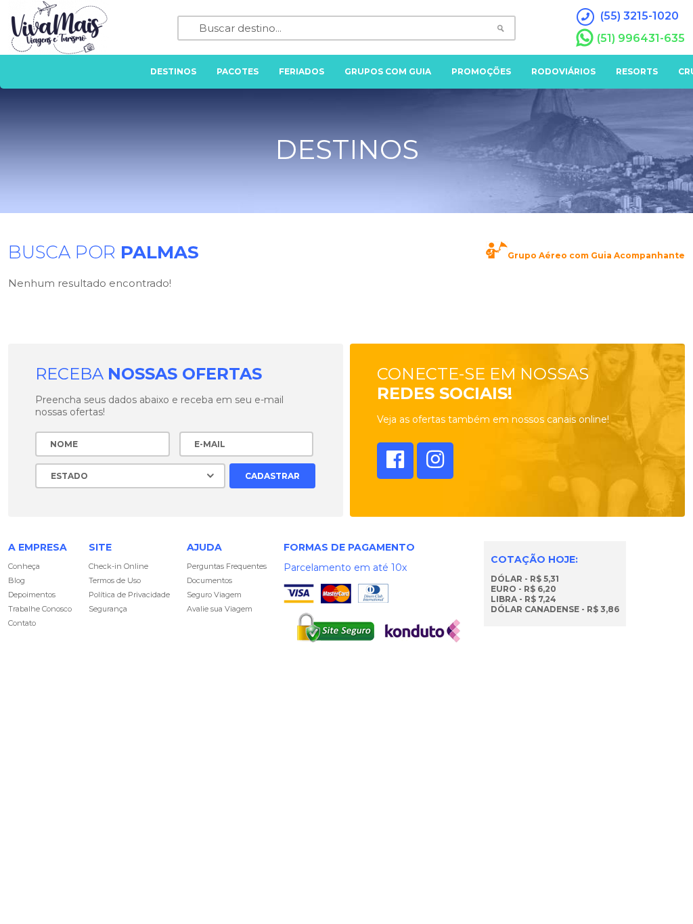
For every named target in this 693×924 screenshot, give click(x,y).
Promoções (481, 71)
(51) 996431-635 (641, 38)
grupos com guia (387, 71)
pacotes (238, 71)
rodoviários (563, 71)
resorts (637, 71)
